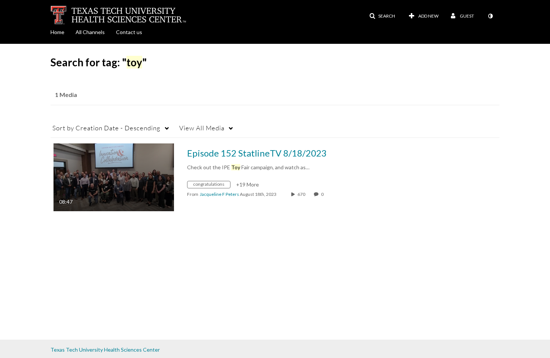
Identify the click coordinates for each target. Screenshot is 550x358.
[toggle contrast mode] (490, 16)
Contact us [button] (129, 32)
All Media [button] (201, 128)
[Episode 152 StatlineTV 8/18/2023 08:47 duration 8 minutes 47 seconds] (114, 176)
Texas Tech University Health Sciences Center (105, 349)
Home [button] (57, 32)
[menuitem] (63, 31)
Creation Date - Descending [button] (106, 128)
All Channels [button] (90, 32)
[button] (382, 16)
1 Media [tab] (66, 94)
